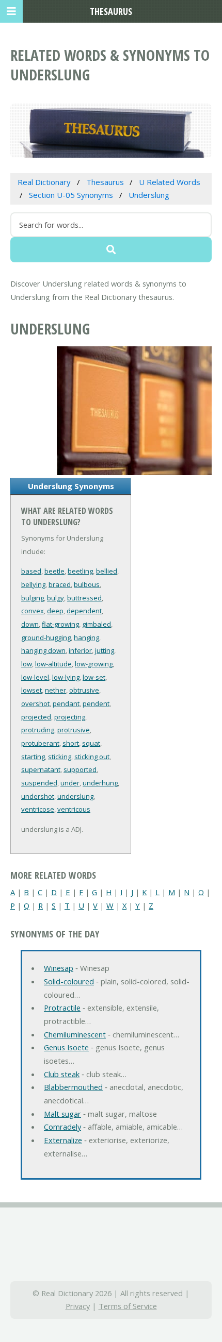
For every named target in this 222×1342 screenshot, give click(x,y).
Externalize (63, 1140)
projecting (69, 717)
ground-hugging (46, 637)
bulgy (55, 597)
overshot (35, 703)
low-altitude (53, 663)
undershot (37, 796)
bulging (32, 597)
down (30, 624)
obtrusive (84, 690)
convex (32, 610)
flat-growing (60, 624)
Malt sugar (62, 1114)
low (26, 663)
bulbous (87, 584)
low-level (35, 677)
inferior (80, 650)
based (31, 571)
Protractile (62, 1007)
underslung (75, 796)
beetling (80, 571)
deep (55, 610)
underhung (100, 782)
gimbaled (96, 624)
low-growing (94, 663)
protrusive (73, 729)
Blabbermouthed (73, 1087)
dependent (84, 610)
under (70, 782)
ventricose (37, 809)
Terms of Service (128, 1306)
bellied (106, 571)
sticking (59, 756)
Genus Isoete (66, 1047)
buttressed (84, 597)
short (70, 743)
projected (36, 717)
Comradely (62, 1126)
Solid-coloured (69, 981)
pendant (66, 703)
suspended (39, 782)
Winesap (58, 968)
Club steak (62, 1074)
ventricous (73, 809)
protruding (37, 729)
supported (80, 769)
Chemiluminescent (75, 1034)
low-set (94, 677)
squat (91, 743)
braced (60, 584)
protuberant (40, 743)
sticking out (91, 756)
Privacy (78, 1306)
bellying (33, 584)
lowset (31, 690)
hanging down (43, 650)
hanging (86, 637)
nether (55, 690)
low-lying (66, 677)
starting (33, 756)
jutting (104, 650)
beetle (54, 571)
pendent (96, 703)
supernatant (40, 769)
